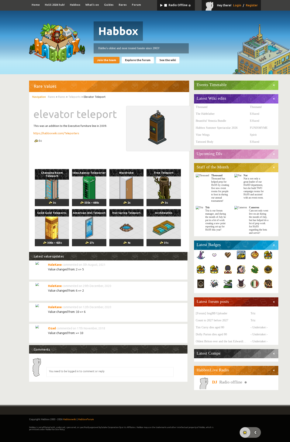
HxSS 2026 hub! (55, 4)
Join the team (106, 60)
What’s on (92, 4)
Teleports (74, 96)
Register (252, 5)
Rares (123, 4)
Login (237, 5)
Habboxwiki (69, 419)
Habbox (75, 4)
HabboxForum (86, 419)
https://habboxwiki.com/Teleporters (56, 133)
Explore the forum (138, 60)
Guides (109, 4)
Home (36, 4)
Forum (136, 4)
